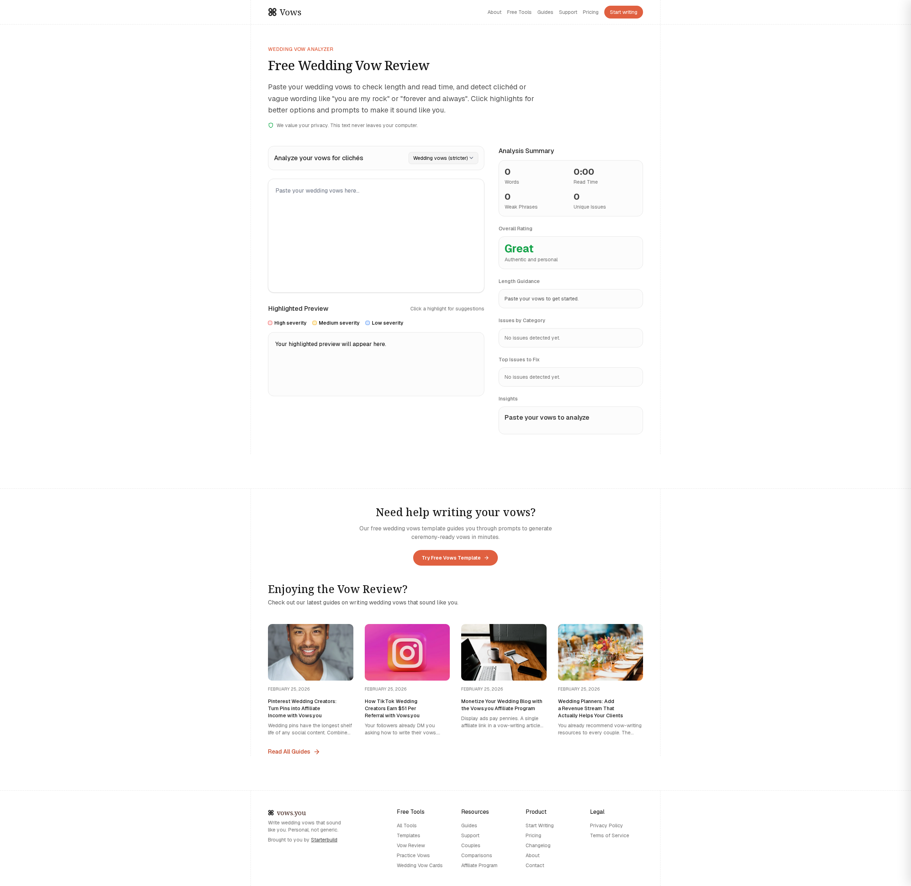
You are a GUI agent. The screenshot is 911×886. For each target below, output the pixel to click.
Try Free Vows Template (451, 558)
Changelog (538, 845)
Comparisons (476, 855)
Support (568, 12)
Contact (535, 865)
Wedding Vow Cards (420, 865)
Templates (408, 835)
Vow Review (411, 845)
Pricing (591, 12)
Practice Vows (413, 855)
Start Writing (540, 825)
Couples (470, 845)
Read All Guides (289, 751)
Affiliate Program (479, 865)
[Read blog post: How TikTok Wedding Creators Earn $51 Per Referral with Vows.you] (407, 680)
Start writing (623, 12)
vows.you (293, 813)
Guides (545, 12)
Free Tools (519, 12)
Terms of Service (609, 835)
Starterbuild (324, 840)
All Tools (407, 825)
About (494, 12)
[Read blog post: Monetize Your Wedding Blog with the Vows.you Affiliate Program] (504, 680)
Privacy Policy (606, 825)
